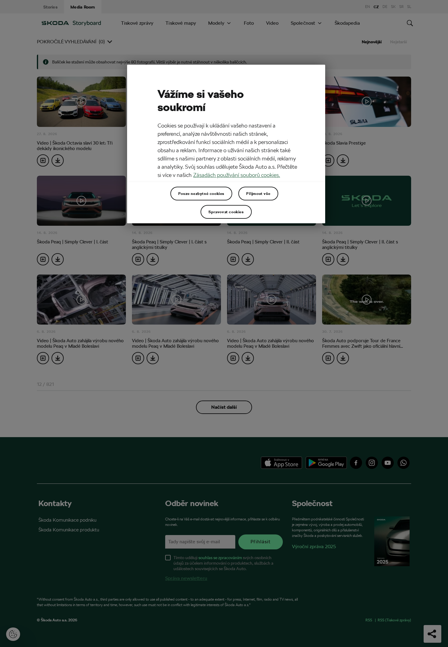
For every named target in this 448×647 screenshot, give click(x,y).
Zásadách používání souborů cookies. (236, 175)
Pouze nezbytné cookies (201, 193)
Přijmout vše (258, 193)
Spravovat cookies (226, 211)
